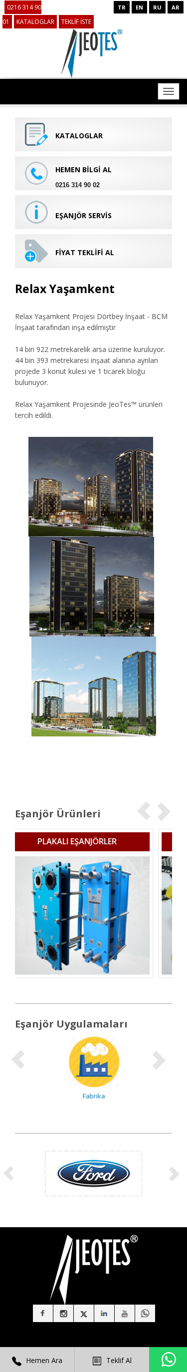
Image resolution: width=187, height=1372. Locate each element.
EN (139, 7)
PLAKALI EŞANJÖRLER (93, 841)
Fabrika (93, 1095)
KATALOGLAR (35, 21)
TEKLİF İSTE (76, 21)
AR (176, 7)
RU (157, 7)
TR (122, 7)
